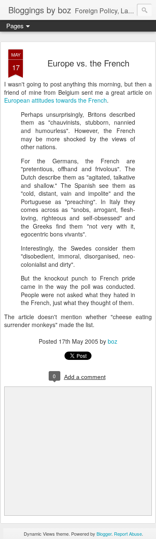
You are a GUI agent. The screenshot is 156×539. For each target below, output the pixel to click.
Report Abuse (128, 533)
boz (112, 341)
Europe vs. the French (88, 63)
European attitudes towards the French (55, 100)
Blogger (104, 533)
